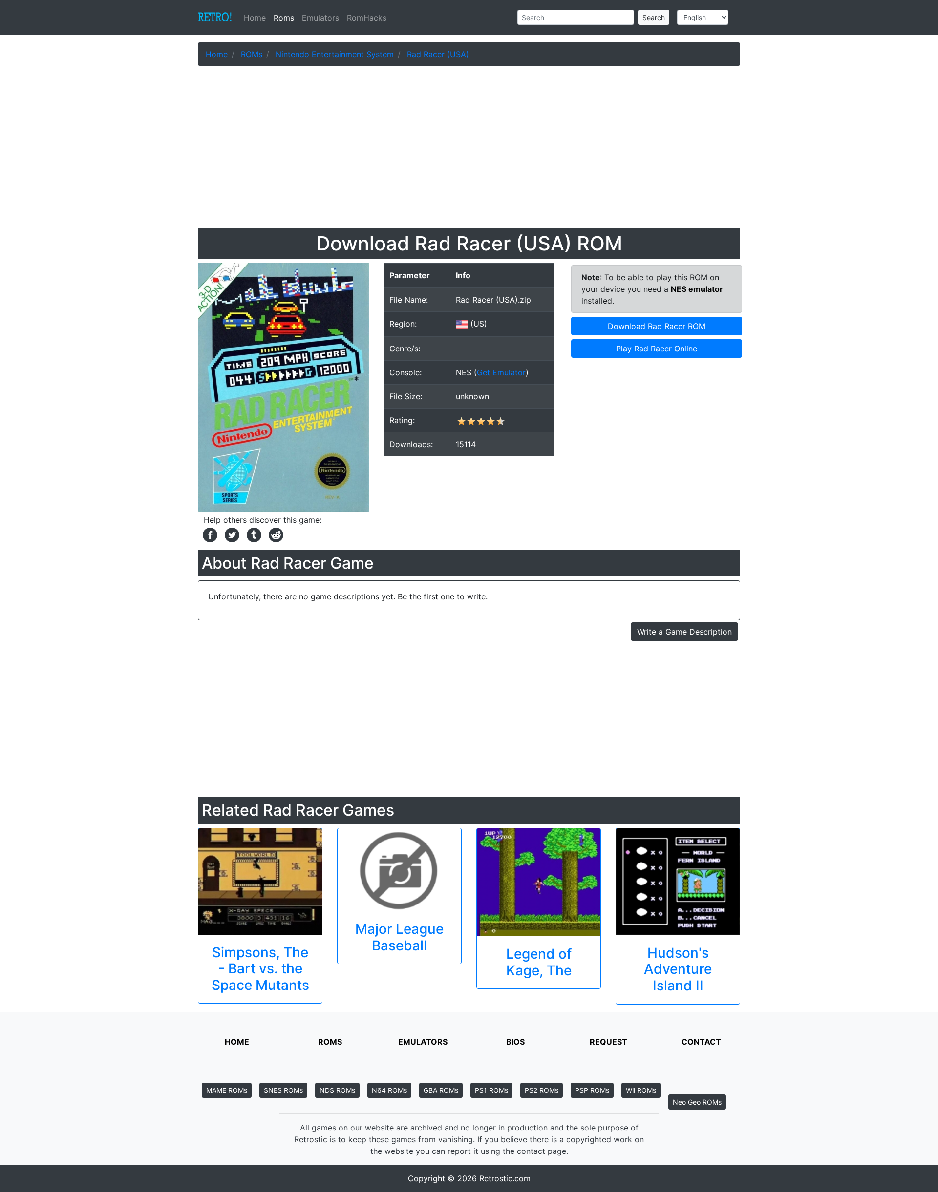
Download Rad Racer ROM (656, 326)
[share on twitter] (231, 534)
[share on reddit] (273, 534)
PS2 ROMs (541, 1090)
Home (257, 17)
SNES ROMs (283, 1090)
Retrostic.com (505, 1178)
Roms (284, 17)
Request (608, 1042)
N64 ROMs (389, 1090)
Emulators (320, 17)
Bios (515, 1042)
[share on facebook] (209, 534)
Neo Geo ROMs (697, 1102)
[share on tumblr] (253, 534)
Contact (701, 1042)
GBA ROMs (441, 1090)
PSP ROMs (592, 1090)
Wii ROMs (641, 1090)
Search (653, 17)
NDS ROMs (337, 1090)
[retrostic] (215, 17)
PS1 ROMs (491, 1090)
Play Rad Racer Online (656, 348)
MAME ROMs (226, 1090)
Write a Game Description (684, 632)
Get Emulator (501, 372)
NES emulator (697, 289)
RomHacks (366, 17)
